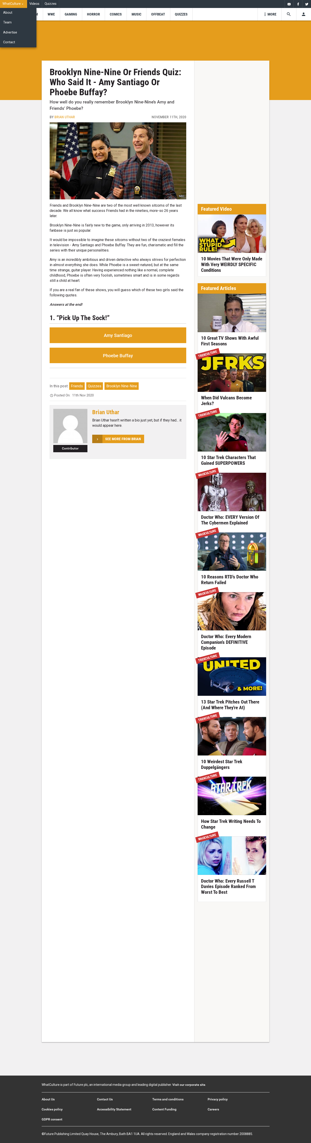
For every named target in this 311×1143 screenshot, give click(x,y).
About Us (48, 1099)
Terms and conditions (168, 1099)
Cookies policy (52, 1109)
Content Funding (164, 1109)
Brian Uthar (64, 117)
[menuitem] (13, 4)
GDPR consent (52, 1119)
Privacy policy (218, 1099)
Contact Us (105, 1099)
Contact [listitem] (9, 42)
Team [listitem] (7, 22)
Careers (213, 1109)
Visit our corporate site (188, 1084)
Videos (34, 4)
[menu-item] (51, 14)
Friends (77, 386)
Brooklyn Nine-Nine (121, 386)
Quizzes (50, 4)
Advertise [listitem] (10, 32)
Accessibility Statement (114, 1109)
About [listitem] (7, 13)
